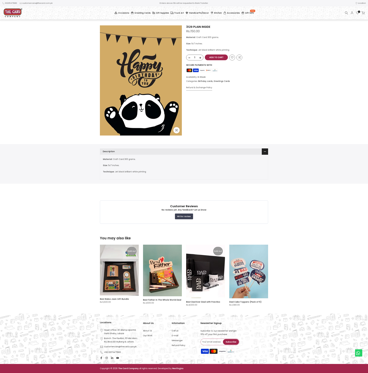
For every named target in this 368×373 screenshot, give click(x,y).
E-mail (175, 335)
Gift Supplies (162, 12)
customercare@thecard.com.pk (37, 3)
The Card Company (128, 368)
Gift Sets (249, 12)
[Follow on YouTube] (117, 358)
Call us (175, 330)
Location (362, 3)
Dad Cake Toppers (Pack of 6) (245, 301)
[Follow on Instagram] (106, 358)
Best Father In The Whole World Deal (162, 299)
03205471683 (11, 3)
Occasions (123, 12)
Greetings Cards (222, 81)
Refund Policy (178, 345)
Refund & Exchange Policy (199, 87)
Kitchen (218, 12)
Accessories (233, 12)
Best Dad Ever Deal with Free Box (203, 301)
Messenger (177, 340)
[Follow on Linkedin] (112, 358)
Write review (184, 216)
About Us (147, 330)
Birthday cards (205, 81)
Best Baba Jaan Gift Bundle (114, 299)
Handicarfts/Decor (199, 12)
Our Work (147, 335)
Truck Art (179, 12)
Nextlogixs (177, 368)
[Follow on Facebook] (101, 358)
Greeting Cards (142, 12)
